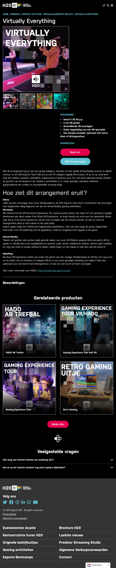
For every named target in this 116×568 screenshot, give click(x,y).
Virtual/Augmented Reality (58, 14)
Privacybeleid (9, 514)
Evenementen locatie (19, 528)
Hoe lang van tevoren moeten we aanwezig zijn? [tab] (28, 459)
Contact (65, 557)
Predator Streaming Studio (80, 542)
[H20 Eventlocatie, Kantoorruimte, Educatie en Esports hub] (17, 5)
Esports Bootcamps (18, 557)
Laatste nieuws (71, 535)
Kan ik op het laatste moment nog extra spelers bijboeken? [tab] (34, 467)
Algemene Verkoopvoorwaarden (83, 550)
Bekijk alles (58, 424)
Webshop (15, 14)
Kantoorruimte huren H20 (23, 535)
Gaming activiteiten (18, 550)
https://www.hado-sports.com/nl (54, 270)
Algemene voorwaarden (15, 518)
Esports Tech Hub (31, 14)
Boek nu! (75, 152)
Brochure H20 (70, 528)
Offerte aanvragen (75, 161)
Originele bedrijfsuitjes (20, 542)
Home (5, 14)
